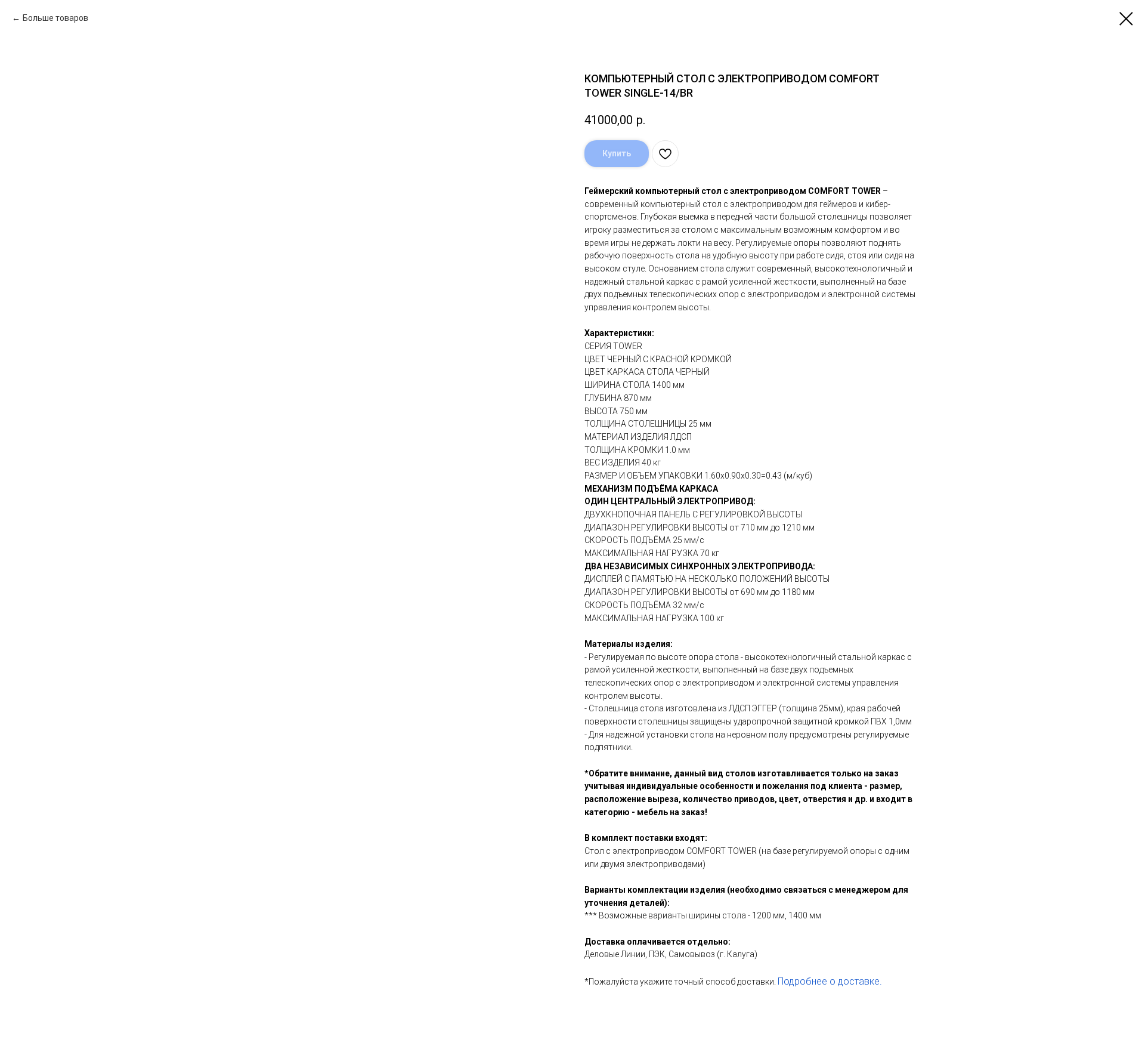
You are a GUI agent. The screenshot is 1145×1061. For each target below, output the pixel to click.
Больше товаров (55, 18)
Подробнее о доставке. (830, 981)
